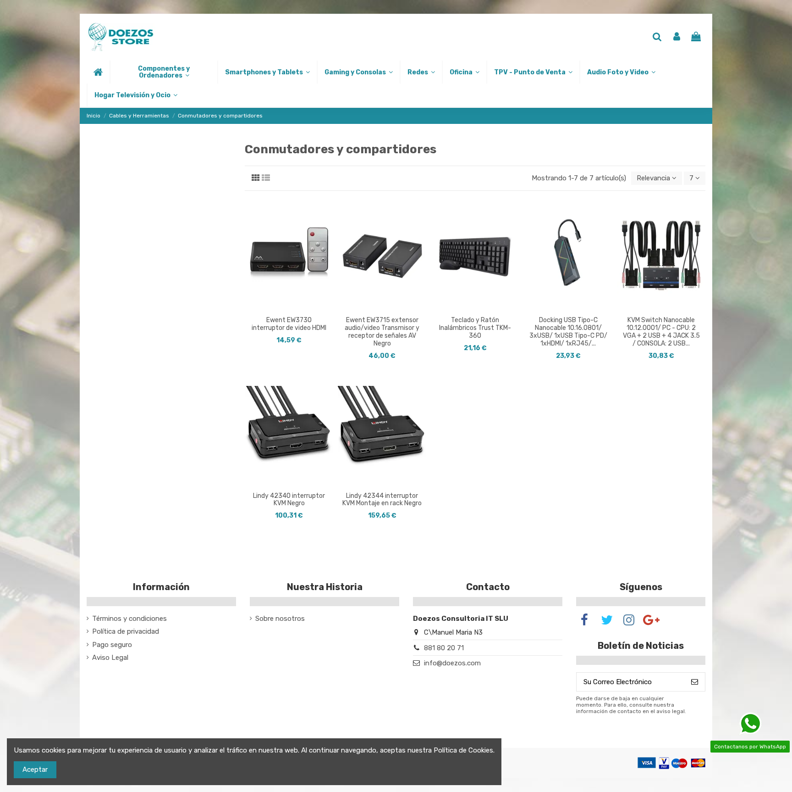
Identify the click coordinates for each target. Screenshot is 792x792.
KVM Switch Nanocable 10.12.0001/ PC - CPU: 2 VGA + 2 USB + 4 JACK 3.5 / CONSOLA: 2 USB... (661, 331)
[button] (163, 72)
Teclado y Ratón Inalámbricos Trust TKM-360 (475, 328)
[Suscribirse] (694, 682)
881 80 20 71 (444, 648)
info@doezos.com (452, 663)
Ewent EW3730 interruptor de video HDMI (289, 324)
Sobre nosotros (280, 618)
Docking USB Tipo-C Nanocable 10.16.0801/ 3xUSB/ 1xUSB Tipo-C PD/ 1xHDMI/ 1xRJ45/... (568, 331)
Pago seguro (112, 645)
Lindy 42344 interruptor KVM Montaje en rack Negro (382, 500)
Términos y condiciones (129, 618)
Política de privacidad (125, 631)
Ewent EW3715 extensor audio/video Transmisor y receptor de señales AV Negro (382, 331)
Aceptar (35, 769)
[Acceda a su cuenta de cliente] (677, 37)
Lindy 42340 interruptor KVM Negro (289, 500)
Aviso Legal (110, 657)
